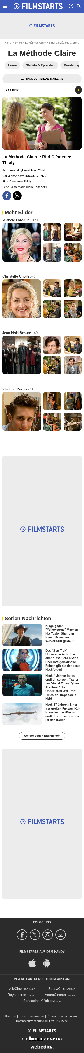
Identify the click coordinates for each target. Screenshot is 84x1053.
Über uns (10, 1016)
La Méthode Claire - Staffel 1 (28, 187)
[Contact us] (61, 934)
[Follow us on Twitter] (36, 934)
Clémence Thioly (21, 181)
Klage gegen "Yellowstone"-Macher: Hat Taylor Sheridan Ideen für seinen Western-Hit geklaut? (62, 633)
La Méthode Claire (35, 42)
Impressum (37, 1016)
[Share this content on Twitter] (17, 195)
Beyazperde (17, 995)
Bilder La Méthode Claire (63, 42)
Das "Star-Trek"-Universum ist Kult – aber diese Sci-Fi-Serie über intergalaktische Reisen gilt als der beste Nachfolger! (63, 660)
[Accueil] (38, 6)
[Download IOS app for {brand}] (35, 963)
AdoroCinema (55, 995)
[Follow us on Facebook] (23, 934)
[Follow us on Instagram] (48, 934)
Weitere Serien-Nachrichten (42, 735)
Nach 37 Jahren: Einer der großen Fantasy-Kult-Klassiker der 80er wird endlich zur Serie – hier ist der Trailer (63, 712)
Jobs (23, 1016)
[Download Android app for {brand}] (49, 963)
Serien (18, 42)
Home (8, 42)
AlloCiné (15, 989)
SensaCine (56, 989)
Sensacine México (37, 1001)
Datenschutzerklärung (30, 1021)
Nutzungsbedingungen (62, 1016)
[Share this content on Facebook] (6, 195)
